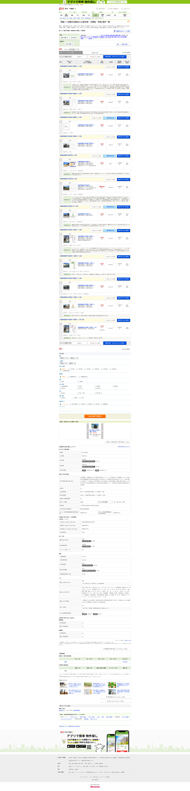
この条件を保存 (124, 44)
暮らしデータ (94, 718)
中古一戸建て (92, 716)
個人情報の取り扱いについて (74, 760)
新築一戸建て (83, 716)
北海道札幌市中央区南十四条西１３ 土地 (70, 93)
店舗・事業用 (109, 716)
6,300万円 (125, 661)
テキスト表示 (71, 52)
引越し (73, 772)
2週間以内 (105, 404)
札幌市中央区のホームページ (124, 446)
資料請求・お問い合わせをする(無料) (115, 56)
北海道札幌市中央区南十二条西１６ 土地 (70, 297)
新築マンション (72, 766)
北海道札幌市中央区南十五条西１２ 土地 (70, 136)
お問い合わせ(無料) (124, 66)
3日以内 (90, 404)
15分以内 (105, 369)
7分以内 (88, 369)
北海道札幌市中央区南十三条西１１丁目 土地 (72, 319)
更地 (63, 381)
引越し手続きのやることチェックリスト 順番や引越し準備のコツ (75, 692)
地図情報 (122, 772)
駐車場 (96, 763)
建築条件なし (74, 376)
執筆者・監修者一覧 (116, 772)
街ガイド (101, 772)
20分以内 (114, 369)
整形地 (116, 386)
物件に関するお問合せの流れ (106, 757)
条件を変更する (69, 44)
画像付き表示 (95, 52)
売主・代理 (81, 393)
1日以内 (83, 404)
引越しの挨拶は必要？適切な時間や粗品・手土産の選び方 (123, 692)
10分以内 (97, 369)
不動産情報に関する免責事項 (74, 726)
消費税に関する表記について (87, 760)
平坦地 (63, 388)
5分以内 (80, 369)
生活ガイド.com (128, 640)
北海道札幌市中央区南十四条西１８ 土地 (70, 117)
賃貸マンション (91, 763)
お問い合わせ (96, 777)
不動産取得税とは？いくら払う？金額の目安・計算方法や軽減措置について (99, 685)
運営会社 (108, 777)
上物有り (81, 381)
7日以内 (97, 404)
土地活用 (76, 769)
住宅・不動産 (125, 716)
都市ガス (99, 388)
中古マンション (74, 716)
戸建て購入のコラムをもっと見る (116, 697)
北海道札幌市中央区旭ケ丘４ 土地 (69, 206)
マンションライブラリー (66, 718)
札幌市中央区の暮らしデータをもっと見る (116, 648)
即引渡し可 (99, 393)
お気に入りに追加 (96, 56)
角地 (80, 386)
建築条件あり (84, 376)
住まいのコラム (107, 772)
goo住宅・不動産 (61, 757)
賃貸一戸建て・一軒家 (82, 763)
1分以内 (72, 369)
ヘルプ (91, 777)
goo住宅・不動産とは (73, 757)
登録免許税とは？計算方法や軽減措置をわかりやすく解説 (123, 685)
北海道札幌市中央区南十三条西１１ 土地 (70, 229)
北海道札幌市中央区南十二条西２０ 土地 (70, 256)
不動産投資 (101, 766)
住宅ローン (106, 766)
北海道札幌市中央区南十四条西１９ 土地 (70, 278)
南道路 (98, 386)
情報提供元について (63, 726)
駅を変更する (74, 37)
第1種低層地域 (76, 710)
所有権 (63, 393)
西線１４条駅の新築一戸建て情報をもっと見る (118, 442)
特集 (70, 772)
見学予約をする (110, 117)
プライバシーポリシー (84, 777)
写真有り (64, 397)
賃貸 (103, 716)
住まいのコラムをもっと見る (116, 701)
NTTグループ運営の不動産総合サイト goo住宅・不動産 (71, 4)
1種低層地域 (64, 386)
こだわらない (65, 404)
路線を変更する (64, 37)
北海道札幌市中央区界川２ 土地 (68, 155)
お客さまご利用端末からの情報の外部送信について (89, 757)
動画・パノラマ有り (79, 397)
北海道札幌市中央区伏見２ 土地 (68, 178)
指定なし (64, 369)
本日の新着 (75, 404)
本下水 (80, 388)
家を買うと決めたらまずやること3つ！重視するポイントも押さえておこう (75, 685)
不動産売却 (71, 769)
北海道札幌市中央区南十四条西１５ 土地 (70, 66)
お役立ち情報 (61, 772)
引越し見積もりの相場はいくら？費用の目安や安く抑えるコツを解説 (99, 692)
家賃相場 (86, 718)
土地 (98, 716)
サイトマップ (102, 777)
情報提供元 (115, 757)
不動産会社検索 (89, 772)
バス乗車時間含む (66, 370)
